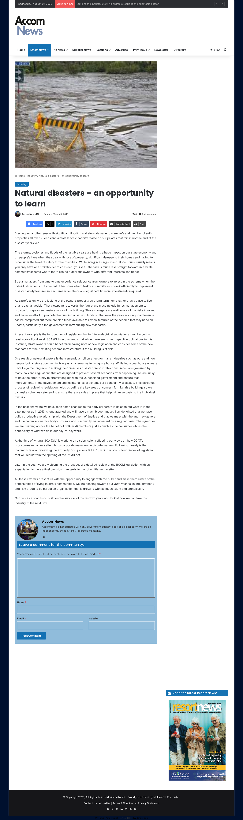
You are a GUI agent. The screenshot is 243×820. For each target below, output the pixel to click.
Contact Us (90, 803)
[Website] (44, 537)
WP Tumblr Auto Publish (106, 818)
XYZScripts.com (140, 818)
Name (21, 602)
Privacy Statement (148, 803)
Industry (32, 175)
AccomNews (29, 214)
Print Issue (140, 49)
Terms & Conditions (124, 803)
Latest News (38, 49)
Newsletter (161, 49)
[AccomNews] (30, 25)
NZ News (59, 49)
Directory (180, 49)
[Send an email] (37, 214)
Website (94, 618)
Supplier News (81, 49)
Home (21, 49)
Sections (102, 49)
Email (21, 618)
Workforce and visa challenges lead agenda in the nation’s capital (115, 3)
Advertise (121, 49)
